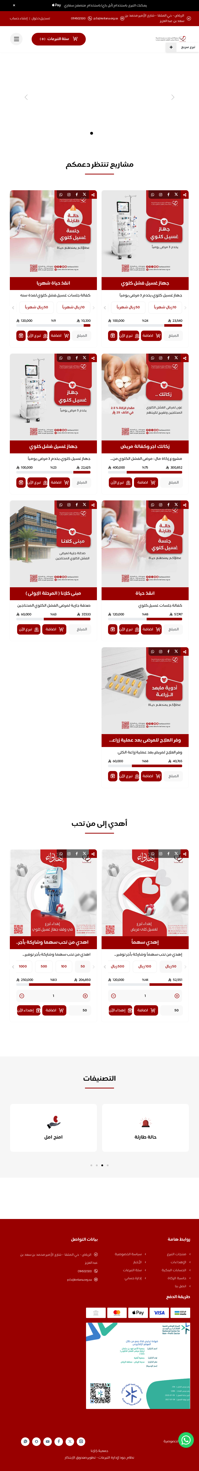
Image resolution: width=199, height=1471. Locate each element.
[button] (107, 1165)
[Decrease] (113, 996)
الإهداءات (179, 1262)
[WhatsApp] (25, 1442)
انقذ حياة (145, 594)
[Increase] (177, 996)
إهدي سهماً (145, 943)
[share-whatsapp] (152, 194)
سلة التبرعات (133, 1270)
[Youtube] (47, 1441)
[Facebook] (59, 1442)
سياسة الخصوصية (129, 1254)
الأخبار (138, 1262)
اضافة (148, 336)
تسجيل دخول (41, 18)
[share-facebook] (168, 194)
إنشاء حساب (19, 18)
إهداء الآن (117, 1010)
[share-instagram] (161, 194)
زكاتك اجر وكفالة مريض (145, 447)
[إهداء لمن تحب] (112, 336)
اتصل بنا (181, 1286)
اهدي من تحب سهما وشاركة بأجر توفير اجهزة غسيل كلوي (53, 943)
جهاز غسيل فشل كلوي (145, 283)
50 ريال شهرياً (128, 307)
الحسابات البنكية (174, 1270)
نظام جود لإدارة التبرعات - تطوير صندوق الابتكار (99, 1458)
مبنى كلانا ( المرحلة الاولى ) (53, 594)
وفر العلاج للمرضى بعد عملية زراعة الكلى (145, 740)
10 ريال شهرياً (165, 307)
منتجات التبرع (177, 1254)
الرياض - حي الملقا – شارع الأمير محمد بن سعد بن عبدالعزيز (59, 1259)
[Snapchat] (36, 1441)
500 (44, 966)
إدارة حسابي (134, 1278)
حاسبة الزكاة (177, 1278)
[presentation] (185, 308)
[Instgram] (81, 1442)
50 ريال (171, 966)
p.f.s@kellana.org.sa (106, 18)
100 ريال (144, 966)
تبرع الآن (125, 336)
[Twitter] (70, 1442)
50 (83, 966)
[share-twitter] (176, 194)
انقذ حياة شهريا (53, 283)
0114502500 (84, 1271)
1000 (23, 966)
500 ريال (118, 966)
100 (64, 966)
